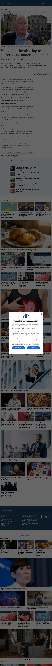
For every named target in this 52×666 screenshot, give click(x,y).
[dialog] (26, 333)
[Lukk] (41, 314)
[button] (26, 331)
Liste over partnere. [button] (24, 338)
